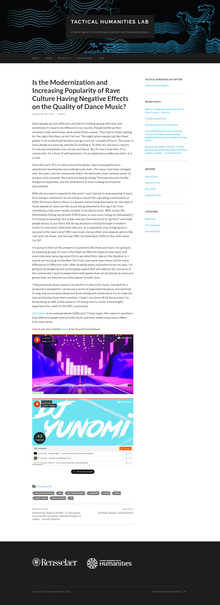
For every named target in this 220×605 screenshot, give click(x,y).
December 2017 (153, 195)
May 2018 (150, 188)
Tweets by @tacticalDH (157, 85)
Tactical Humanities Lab (110, 22)
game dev (93, 493)
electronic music (75, 493)
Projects (63, 58)
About (36, 58)
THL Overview (152, 225)
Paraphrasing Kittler (155, 118)
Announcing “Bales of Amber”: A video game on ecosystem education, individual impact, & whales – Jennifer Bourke (56, 514)
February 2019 (152, 182)
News (48, 58)
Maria (61, 114)
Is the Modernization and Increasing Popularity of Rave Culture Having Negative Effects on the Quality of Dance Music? (166, 136)
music (117, 493)
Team (101, 58)
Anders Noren (171, 591)
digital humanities (44, 493)
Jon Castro (39, 313)
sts (71, 498)
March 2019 (151, 176)
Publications (84, 58)
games (106, 493)
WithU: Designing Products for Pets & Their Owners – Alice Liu (164, 111)
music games (41, 498)
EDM (60, 493)
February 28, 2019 (43, 114)
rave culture (58, 498)
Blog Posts (150, 218)
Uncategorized (45, 486)
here (65, 329)
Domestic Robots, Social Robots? (115, 511)
